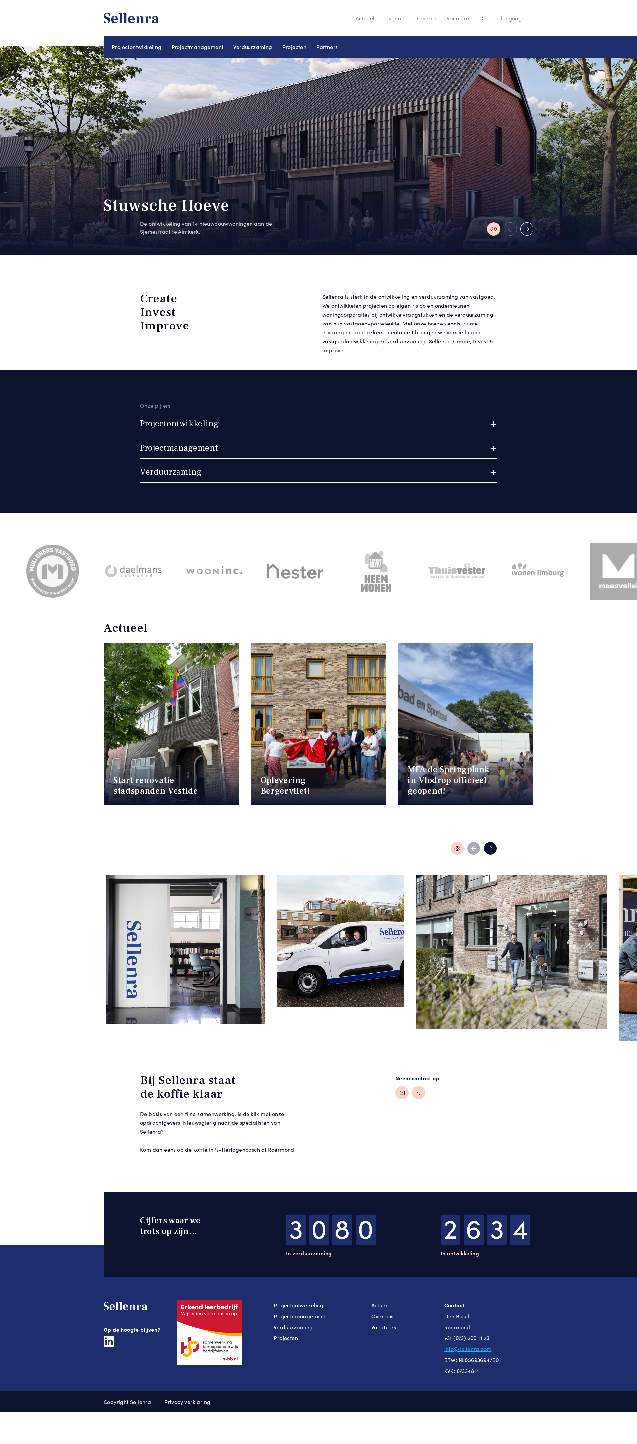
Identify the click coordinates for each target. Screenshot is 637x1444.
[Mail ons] (402, 1092)
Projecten (294, 46)
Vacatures (459, 18)
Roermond (457, 1327)
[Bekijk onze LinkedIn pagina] (109, 1340)
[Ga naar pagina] (459, 848)
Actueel (365, 18)
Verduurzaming (252, 46)
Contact (427, 18)
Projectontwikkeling (137, 46)
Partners (327, 46)
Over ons (395, 18)
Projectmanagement (198, 46)
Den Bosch (457, 1316)
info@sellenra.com (468, 1348)
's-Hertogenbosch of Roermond (254, 1149)
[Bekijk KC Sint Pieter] (510, 229)
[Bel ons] (418, 1092)
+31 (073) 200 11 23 (467, 1338)
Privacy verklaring (187, 1401)
